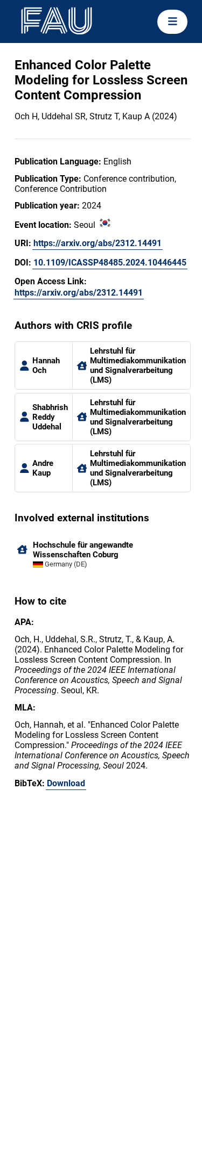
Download (66, 783)
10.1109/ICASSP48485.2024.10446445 (109, 262)
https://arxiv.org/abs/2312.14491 (97, 243)
